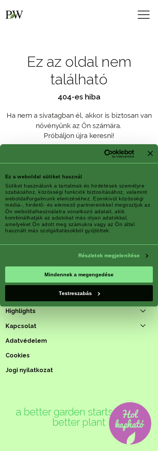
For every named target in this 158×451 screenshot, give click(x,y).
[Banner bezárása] (150, 153)
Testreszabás (75, 293)
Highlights (21, 311)
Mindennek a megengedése (79, 274)
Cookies (18, 355)
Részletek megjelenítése (109, 255)
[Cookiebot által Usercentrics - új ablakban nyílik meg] (102, 153)
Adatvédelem (26, 340)
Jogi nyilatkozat (29, 370)
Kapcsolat (21, 326)
